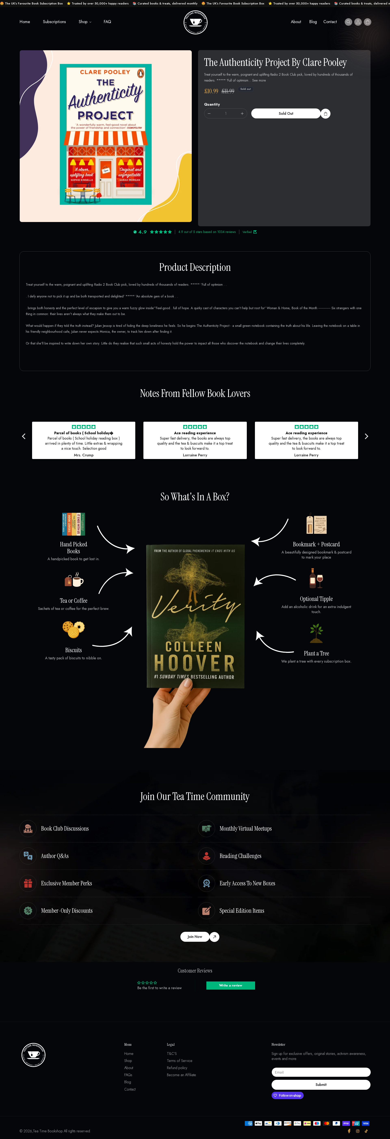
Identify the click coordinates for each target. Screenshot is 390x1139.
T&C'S (172, 1053)
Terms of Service (179, 1060)
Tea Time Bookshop (48, 1131)
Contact (129, 1089)
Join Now (195, 936)
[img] (83, 427)
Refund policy (177, 1067)
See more (259, 80)
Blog (127, 1082)
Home (128, 1053)
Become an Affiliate (181, 1075)
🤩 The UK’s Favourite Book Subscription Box (31, 3)
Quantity (212, 104)
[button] (84, 22)
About (128, 1067)
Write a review (230, 985)
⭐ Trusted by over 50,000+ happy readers (98, 3)
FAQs (128, 1075)
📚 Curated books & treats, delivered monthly (165, 3)
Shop (83, 22)
